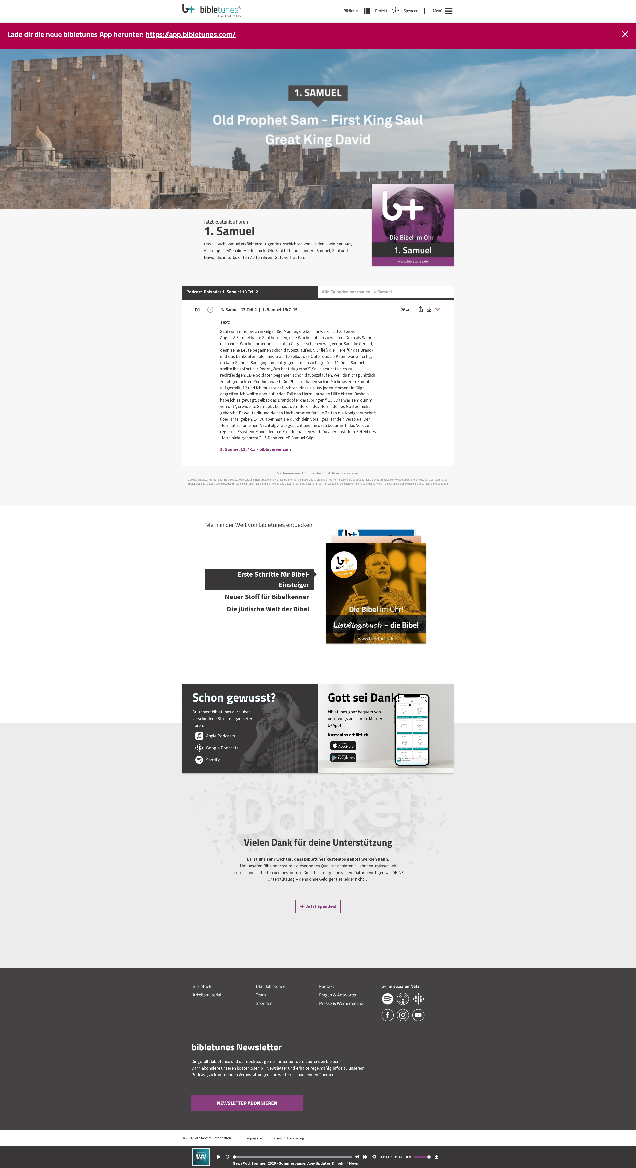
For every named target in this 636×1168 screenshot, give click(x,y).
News (354, 1163)
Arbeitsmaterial (207, 994)
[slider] (293, 1157)
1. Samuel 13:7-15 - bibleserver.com (255, 449)
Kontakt (326, 986)
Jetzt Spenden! (321, 906)
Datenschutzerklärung (287, 1138)
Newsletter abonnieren (247, 1103)
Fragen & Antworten (338, 994)
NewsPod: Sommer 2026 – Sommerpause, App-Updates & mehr (289, 1163)
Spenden (264, 1003)
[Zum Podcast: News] (201, 1164)
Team (261, 994)
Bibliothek (202, 986)
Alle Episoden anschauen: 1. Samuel (357, 291)
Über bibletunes (270, 986)
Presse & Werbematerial (341, 1003)
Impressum (254, 1138)
